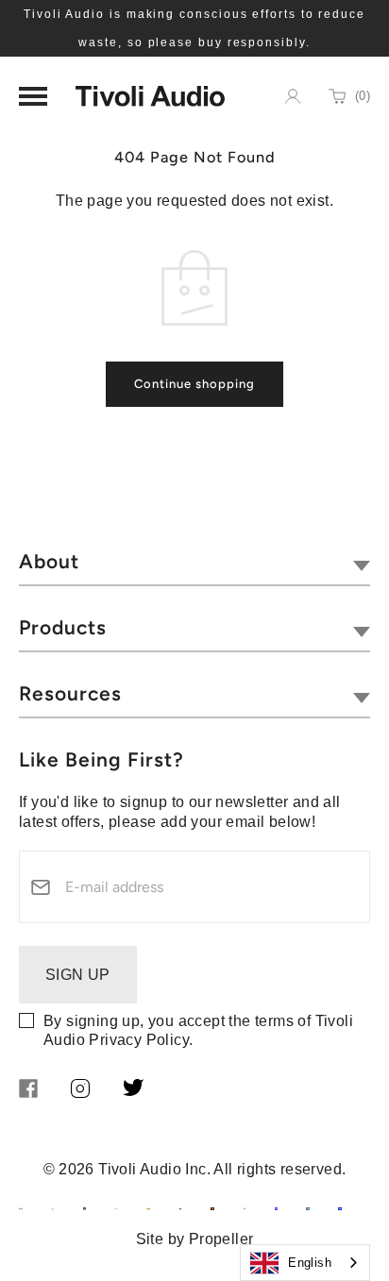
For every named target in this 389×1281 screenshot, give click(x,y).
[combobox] (305, 1262)
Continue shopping (194, 384)
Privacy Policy (139, 1040)
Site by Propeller (195, 1239)
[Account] (292, 96)
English (309, 1263)
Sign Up (77, 975)
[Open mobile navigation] (33, 96)
